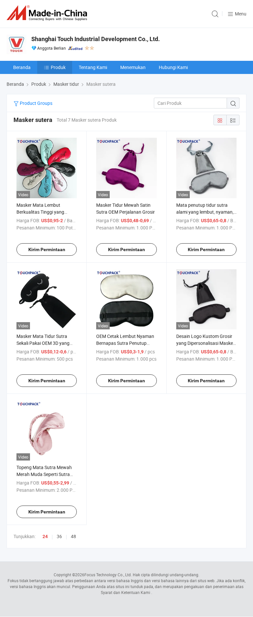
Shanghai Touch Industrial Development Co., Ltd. (95, 39)
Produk (58, 67)
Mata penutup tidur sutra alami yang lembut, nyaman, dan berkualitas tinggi (205, 212)
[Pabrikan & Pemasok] (48, 13)
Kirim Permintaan (46, 249)
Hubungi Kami (173, 67)
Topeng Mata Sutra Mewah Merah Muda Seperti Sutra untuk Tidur (44, 474)
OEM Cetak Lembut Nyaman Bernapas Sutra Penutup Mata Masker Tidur (125, 343)
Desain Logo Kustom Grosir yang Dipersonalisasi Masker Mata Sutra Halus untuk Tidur (206, 343)
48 (73, 536)
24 (45, 536)
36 (59, 536)
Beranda (22, 67)
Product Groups (35, 103)
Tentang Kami (93, 67)
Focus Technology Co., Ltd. (108, 574)
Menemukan (133, 67)
